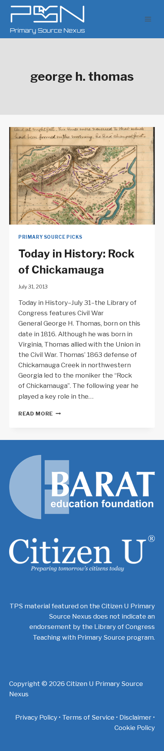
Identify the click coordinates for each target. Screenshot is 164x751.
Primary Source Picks (50, 237)
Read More (39, 414)
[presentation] (82, 176)
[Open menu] (148, 19)
